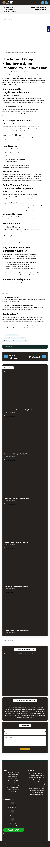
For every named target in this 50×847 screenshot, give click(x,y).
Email (12, 813)
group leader (22, 337)
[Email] (12, 811)
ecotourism (9, 337)
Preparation (19, 340)
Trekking (25, 340)
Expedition (15, 337)
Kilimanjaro (6, 340)
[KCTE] (7, 2)
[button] (46, 2)
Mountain (12, 340)
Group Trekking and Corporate (12, 334)
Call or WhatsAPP (12, 805)
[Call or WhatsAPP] (12, 803)
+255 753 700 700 (12, 807)
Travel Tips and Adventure (10, 412)
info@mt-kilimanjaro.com (12, 815)
